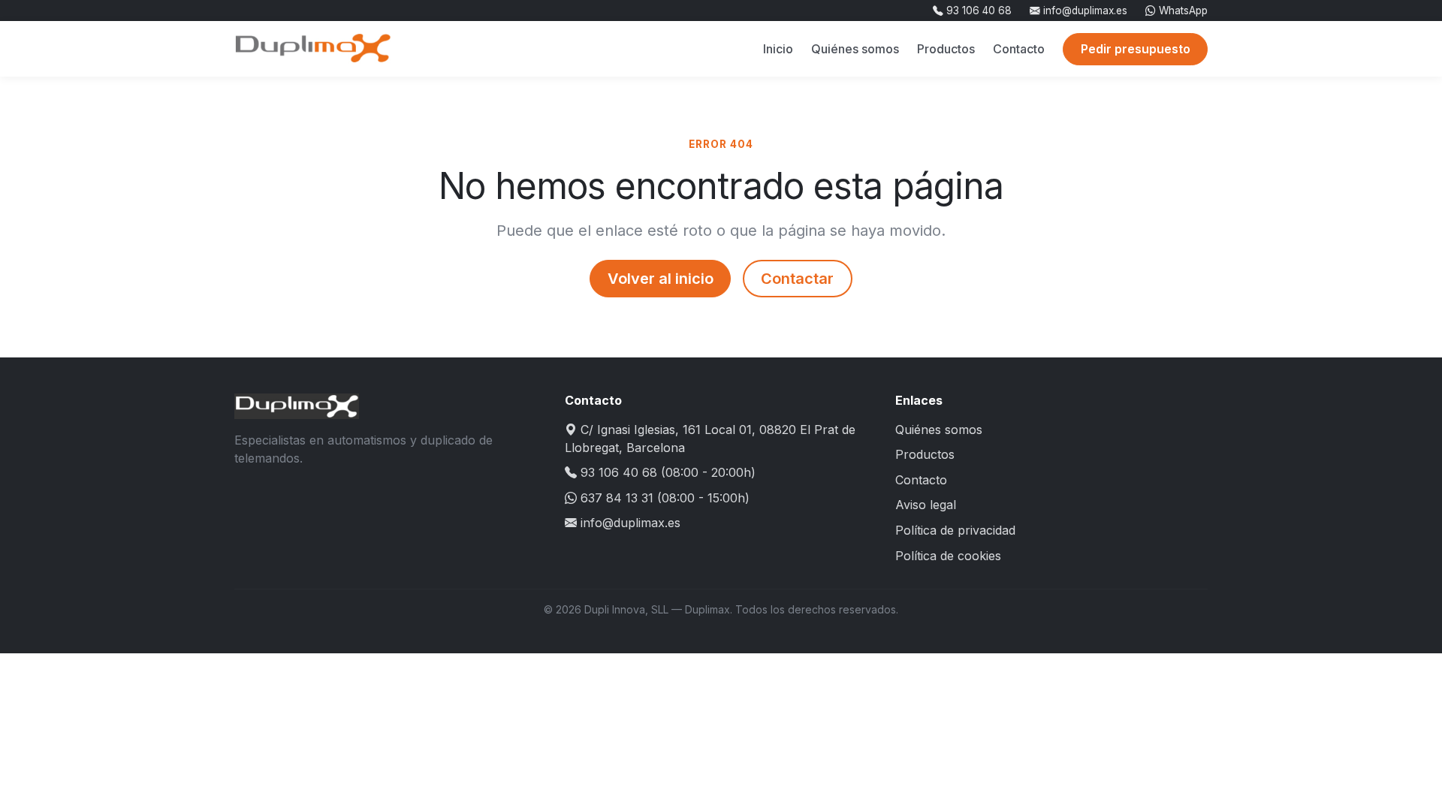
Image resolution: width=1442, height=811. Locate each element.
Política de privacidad (955, 530)
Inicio (778, 48)
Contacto (1019, 48)
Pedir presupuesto (1135, 48)
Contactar (797, 279)
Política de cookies (948, 555)
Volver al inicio (660, 279)
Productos (946, 48)
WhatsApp (1182, 11)
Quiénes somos (855, 48)
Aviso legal (925, 504)
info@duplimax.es (1083, 11)
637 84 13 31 (617, 497)
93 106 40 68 (977, 11)
